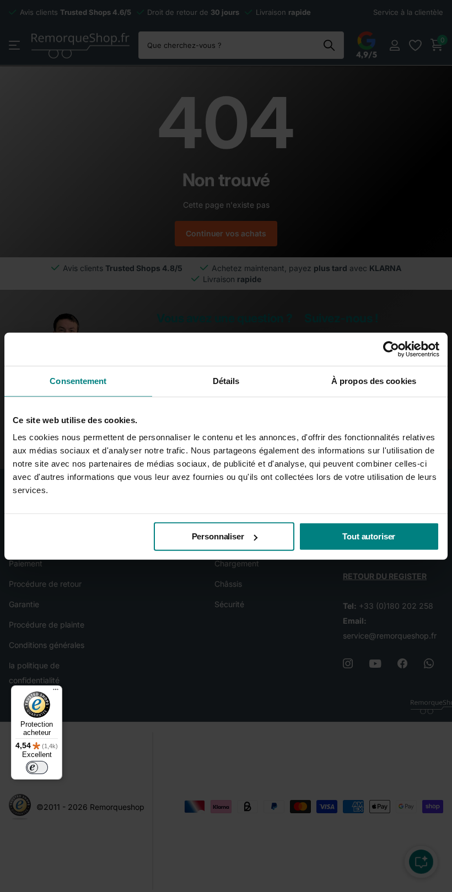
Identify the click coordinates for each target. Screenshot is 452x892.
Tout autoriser (368, 536)
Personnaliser (218, 536)
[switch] (37, 767)
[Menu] (55, 692)
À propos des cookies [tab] (373, 380)
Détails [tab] (226, 380)
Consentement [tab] (78, 380)
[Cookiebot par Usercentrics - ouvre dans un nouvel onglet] (391, 348)
